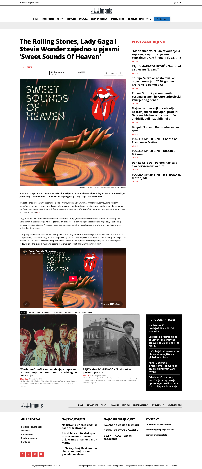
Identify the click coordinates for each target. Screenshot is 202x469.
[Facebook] (172, 3)
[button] (149, 19)
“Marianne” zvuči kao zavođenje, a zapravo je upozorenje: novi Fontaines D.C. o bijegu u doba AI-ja (156, 54)
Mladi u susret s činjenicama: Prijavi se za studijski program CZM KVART (163, 367)
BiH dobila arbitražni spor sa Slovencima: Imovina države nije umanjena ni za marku (164, 341)
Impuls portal (43, 312)
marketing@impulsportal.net (160, 429)
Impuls (31, 312)
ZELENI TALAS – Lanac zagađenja (118, 437)
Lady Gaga (57, 312)
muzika (68, 312)
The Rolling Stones (83, 312)
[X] (177, 3)
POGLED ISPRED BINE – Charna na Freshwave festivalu (154, 140)
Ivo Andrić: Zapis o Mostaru (121, 425)
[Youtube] (180, 3)
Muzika (27, 67)
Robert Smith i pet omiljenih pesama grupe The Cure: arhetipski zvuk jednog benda (156, 96)
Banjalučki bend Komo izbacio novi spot (156, 128)
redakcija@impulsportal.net (159, 424)
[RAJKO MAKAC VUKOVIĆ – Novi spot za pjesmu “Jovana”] (111, 340)
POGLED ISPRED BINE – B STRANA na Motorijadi (156, 176)
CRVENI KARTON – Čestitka (121, 430)
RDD (39, 212)
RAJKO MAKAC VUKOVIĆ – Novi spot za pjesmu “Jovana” (156, 67)
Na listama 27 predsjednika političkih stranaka (162, 328)
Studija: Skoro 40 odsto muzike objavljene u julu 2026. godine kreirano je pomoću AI (153, 81)
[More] (120, 73)
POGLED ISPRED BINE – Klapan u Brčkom (153, 152)
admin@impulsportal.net (158, 435)
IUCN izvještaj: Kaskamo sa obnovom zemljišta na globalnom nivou (164, 354)
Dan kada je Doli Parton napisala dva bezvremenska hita (154, 164)
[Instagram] (175, 3)
